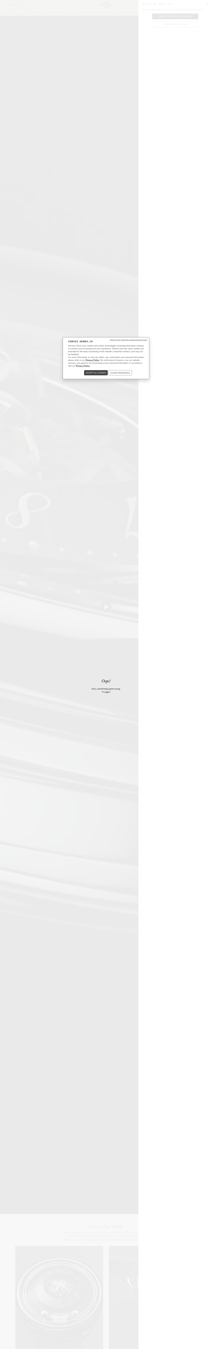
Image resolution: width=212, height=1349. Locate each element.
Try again (106, 692)
